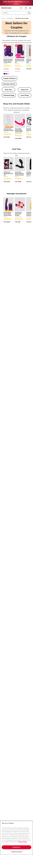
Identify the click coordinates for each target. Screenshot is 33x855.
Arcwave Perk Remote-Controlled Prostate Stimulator (19, 173)
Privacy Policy (22, 841)
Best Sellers (10, 18)
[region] (16, 838)
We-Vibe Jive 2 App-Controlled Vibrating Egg (19, 61)
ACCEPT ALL (16, 847)
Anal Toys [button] (8, 89)
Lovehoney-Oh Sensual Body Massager (18, 214)
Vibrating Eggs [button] (8, 95)
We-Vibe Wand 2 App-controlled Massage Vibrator (8, 214)
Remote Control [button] (9, 84)
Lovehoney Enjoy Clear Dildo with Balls (8, 129)
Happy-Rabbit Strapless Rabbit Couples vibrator (19, 130)
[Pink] (8, 74)
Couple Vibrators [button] (9, 78)
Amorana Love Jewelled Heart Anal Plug (8, 173)
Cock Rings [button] (24, 95)
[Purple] (6, 74)
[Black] (4, 74)
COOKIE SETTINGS (16, 851)
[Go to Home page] (6, 8)
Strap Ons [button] (24, 89)
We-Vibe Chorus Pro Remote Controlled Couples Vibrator (8, 61)
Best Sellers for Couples (22, 18)
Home (3, 18)
